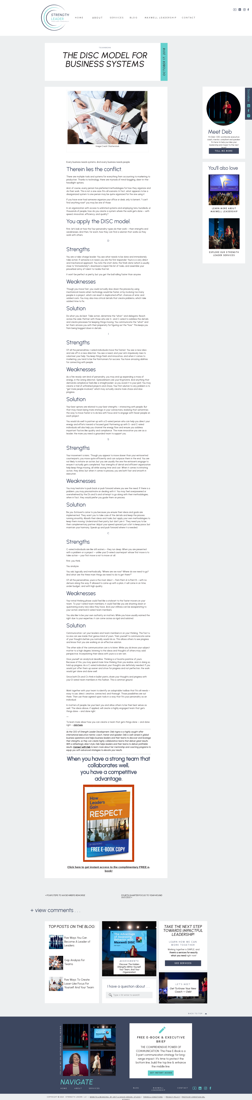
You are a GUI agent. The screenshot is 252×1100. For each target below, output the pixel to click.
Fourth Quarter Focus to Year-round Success (141, 896)
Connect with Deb (81, 747)
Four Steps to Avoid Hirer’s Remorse (66, 895)
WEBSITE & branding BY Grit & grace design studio (115, 1097)
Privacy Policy (173, 1097)
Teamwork (105, 48)
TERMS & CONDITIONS (153, 1097)
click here (78, 725)
